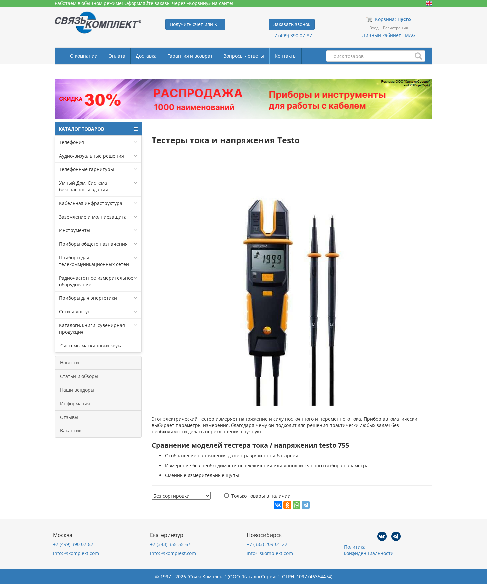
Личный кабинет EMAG (388, 35)
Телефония (71, 142)
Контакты (286, 56)
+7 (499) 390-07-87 (292, 35)
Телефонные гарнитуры (86, 169)
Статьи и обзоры (79, 376)
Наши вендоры (77, 390)
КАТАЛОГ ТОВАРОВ (81, 129)
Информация (75, 403)
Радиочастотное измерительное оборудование (96, 281)
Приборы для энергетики (88, 298)
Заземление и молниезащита (93, 217)
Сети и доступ (75, 311)
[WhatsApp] (296, 505)
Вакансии (71, 430)
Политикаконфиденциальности (369, 550)
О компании (84, 56)
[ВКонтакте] (278, 505)
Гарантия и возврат (190, 56)
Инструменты (74, 230)
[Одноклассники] (287, 505)
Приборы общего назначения (93, 244)
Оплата (116, 56)
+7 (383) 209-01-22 (267, 544)
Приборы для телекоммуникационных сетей (94, 260)
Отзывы (69, 417)
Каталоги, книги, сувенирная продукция (92, 328)
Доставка (146, 56)
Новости (69, 362)
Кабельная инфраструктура (90, 203)
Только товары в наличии (261, 496)
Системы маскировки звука (91, 345)
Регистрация (395, 28)
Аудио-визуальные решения (91, 156)
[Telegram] (306, 505)
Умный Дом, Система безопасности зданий (83, 186)
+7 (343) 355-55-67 (170, 544)
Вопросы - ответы (243, 56)
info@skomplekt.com (76, 553)
